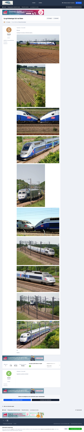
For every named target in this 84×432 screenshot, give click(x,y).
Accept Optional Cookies (76, 428)
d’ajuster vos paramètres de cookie (47, 429)
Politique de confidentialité (7, 423)
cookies (12, 429)
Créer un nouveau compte (17, 399)
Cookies (15, 423)
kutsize (9, 377)
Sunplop (9, 34)
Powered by (76, 423)
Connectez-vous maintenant (45, 399)
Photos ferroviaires (22, 22)
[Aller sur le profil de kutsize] (30, 366)
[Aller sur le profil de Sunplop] (4, 22)
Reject (66, 428)
